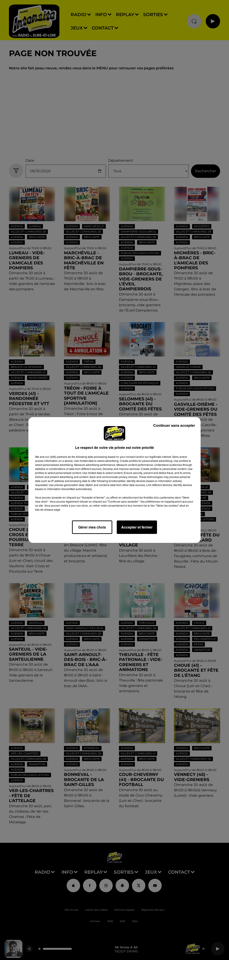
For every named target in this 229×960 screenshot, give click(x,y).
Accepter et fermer (137, 527)
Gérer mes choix (92, 527)
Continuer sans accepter (174, 425)
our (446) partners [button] (56, 457)
